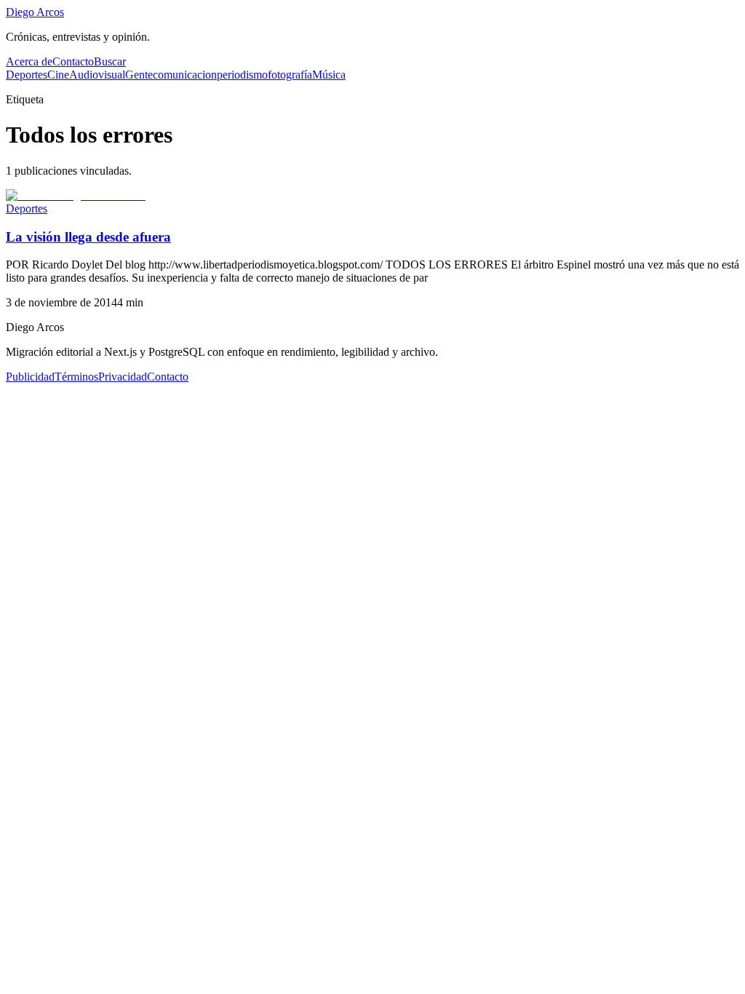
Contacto (73, 61)
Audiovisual (97, 74)
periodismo (242, 74)
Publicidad (30, 376)
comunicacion (185, 74)
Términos (76, 376)
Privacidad (122, 376)
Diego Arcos (35, 12)
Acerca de (29, 61)
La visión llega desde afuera (88, 236)
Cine (58, 74)
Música (329, 74)
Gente (139, 74)
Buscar (110, 61)
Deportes (26, 74)
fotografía (290, 74)
